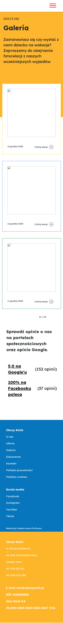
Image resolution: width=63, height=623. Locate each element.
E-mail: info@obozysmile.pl (25, 588)
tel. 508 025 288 (16, 575)
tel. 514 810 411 (15, 568)
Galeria (10, 450)
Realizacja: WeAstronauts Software (23, 528)
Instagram (13, 502)
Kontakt (11, 463)
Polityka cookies (16, 476)
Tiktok (10, 516)
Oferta (10, 443)
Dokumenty (13, 456)
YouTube (11, 509)
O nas (9, 436)
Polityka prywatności (19, 470)
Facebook (12, 496)
